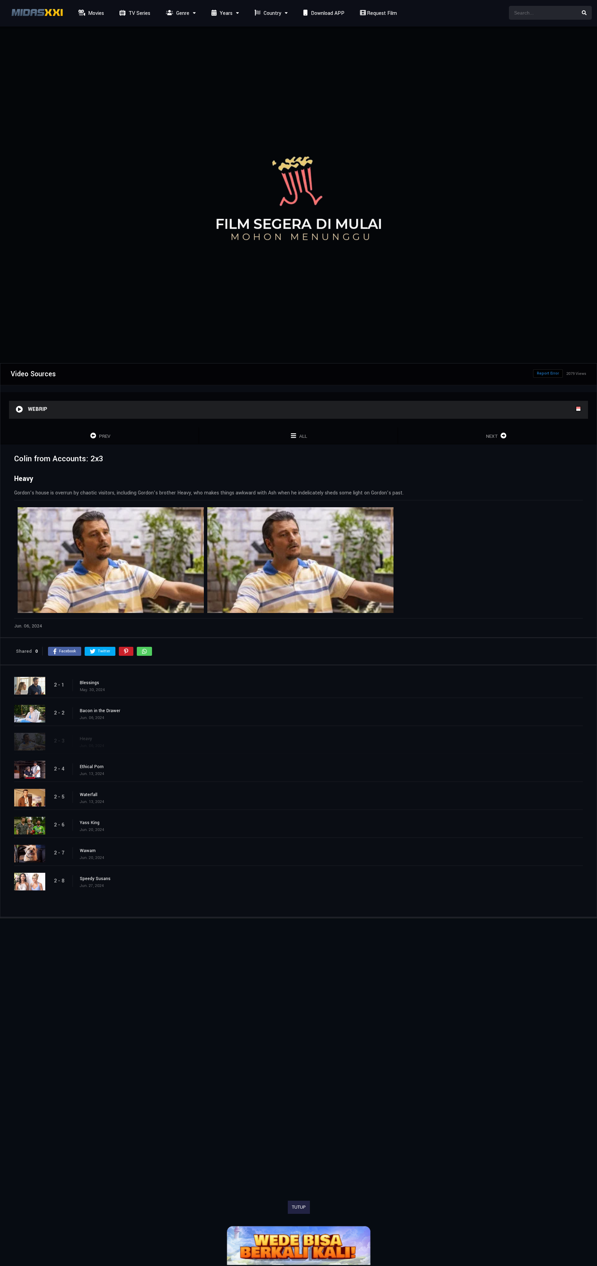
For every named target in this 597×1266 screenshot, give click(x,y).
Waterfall (88, 795)
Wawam (88, 851)
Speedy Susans (95, 879)
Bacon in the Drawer (100, 711)
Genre (182, 13)
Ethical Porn (92, 767)
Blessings (89, 683)
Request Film (381, 13)
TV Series (138, 13)
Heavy (86, 739)
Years (225, 13)
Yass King (90, 823)
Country (271, 13)
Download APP (327, 13)
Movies (95, 13)
